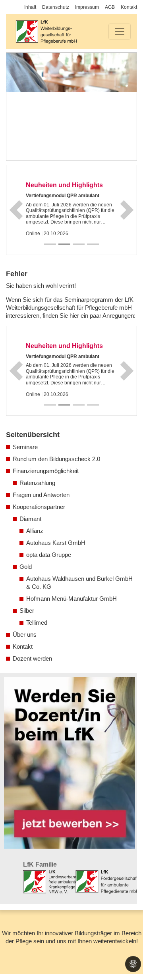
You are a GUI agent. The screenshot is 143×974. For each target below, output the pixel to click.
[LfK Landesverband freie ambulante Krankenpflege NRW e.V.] (50, 882)
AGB (110, 7)
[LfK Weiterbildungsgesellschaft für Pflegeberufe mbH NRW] (46, 31)
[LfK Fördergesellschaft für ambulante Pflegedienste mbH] (107, 882)
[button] (16, 210)
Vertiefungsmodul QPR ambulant (62, 195)
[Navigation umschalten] (119, 32)
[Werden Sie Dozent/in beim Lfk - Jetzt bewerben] (69, 763)
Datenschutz (55, 7)
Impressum (87, 7)
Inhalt (30, 7)
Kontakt (129, 7)
